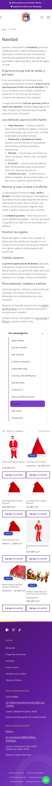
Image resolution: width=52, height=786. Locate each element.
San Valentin (18, 354)
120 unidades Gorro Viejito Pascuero (12, 502)
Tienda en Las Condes (16, 673)
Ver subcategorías (26, 333)
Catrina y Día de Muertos (24, 375)
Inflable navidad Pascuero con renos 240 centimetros (36, 593)
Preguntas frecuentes (16, 654)
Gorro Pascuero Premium (36, 462)
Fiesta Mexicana (19, 368)
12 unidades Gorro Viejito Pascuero (36, 502)
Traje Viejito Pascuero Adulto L (13, 463)
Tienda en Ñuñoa (14, 680)
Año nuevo (17, 410)
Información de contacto (35, 782)
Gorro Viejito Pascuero (10, 540)
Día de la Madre (19, 347)
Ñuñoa (5, 321)
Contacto (10, 660)
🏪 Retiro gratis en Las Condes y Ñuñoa (25, 3)
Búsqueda (10, 648)
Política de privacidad (18, 777)
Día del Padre (18, 382)
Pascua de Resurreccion (23, 396)
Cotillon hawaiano (21, 361)
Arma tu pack (12, 667)
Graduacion (17, 417)
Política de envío (16, 782)
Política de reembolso (35, 773)
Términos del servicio (37, 777)
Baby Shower (18, 340)
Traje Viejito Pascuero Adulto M (37, 547)
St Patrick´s (17, 389)
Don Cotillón (19, 773)
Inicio (4, 29)
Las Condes (41, 318)
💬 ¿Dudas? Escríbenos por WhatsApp (26, 6)
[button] (3, 17)
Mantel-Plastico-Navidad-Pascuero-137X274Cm (12, 586)
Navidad (16, 403)
